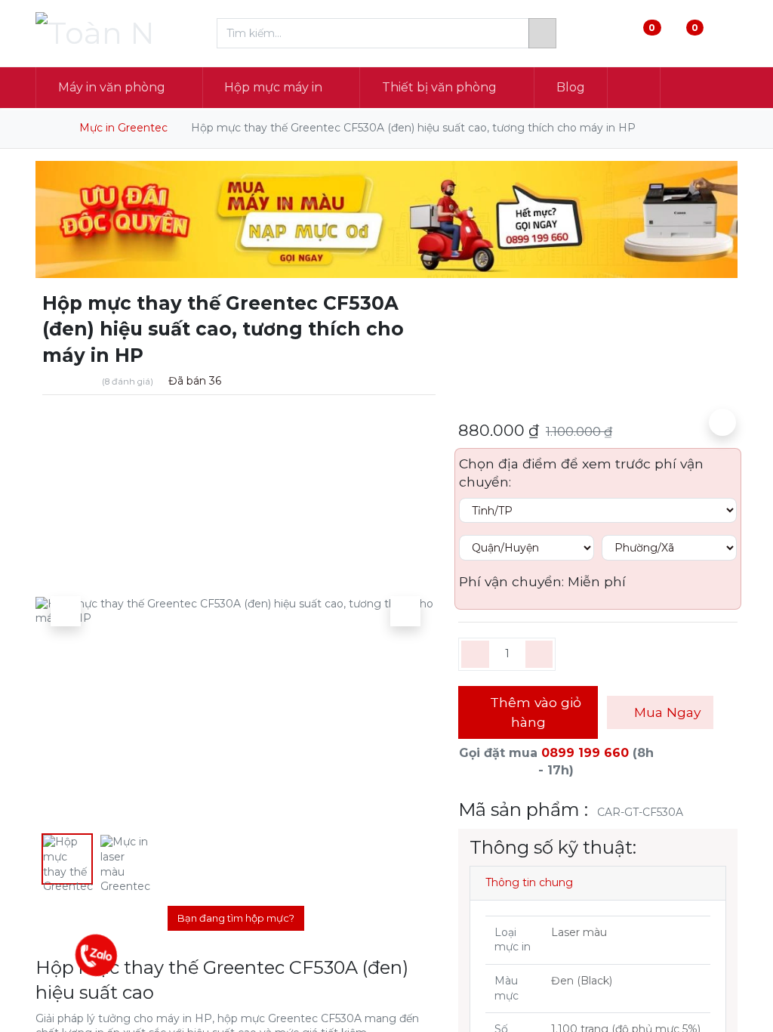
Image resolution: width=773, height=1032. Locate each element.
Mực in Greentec (123, 127)
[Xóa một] (475, 654)
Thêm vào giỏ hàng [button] (533, 712)
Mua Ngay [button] (665, 712)
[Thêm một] (539, 654)
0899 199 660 (585, 753)
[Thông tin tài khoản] (725, 33)
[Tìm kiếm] (542, 33)
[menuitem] (570, 87)
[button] (634, 87)
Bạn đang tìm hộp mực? (235, 918)
